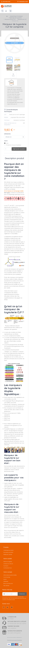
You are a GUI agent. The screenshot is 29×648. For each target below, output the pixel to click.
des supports (20, 530)
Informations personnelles (10, 575)
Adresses (5, 581)
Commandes (6, 577)
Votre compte (7, 572)
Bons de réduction (8, 583)
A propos (5, 565)
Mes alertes (6, 585)
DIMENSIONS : (7, 134)
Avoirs (5, 579)
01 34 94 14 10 (6, 1)
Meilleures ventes (7, 554)
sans (7, 143)
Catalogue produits (8, 550)
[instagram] (3, 607)
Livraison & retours (8, 563)
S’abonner (22, 594)
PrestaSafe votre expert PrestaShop (14, 640)
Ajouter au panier (20, 149)
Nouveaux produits (8, 552)
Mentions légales (7, 561)
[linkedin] (7, 607)
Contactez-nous (23, 1)
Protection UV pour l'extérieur (13, 145)
